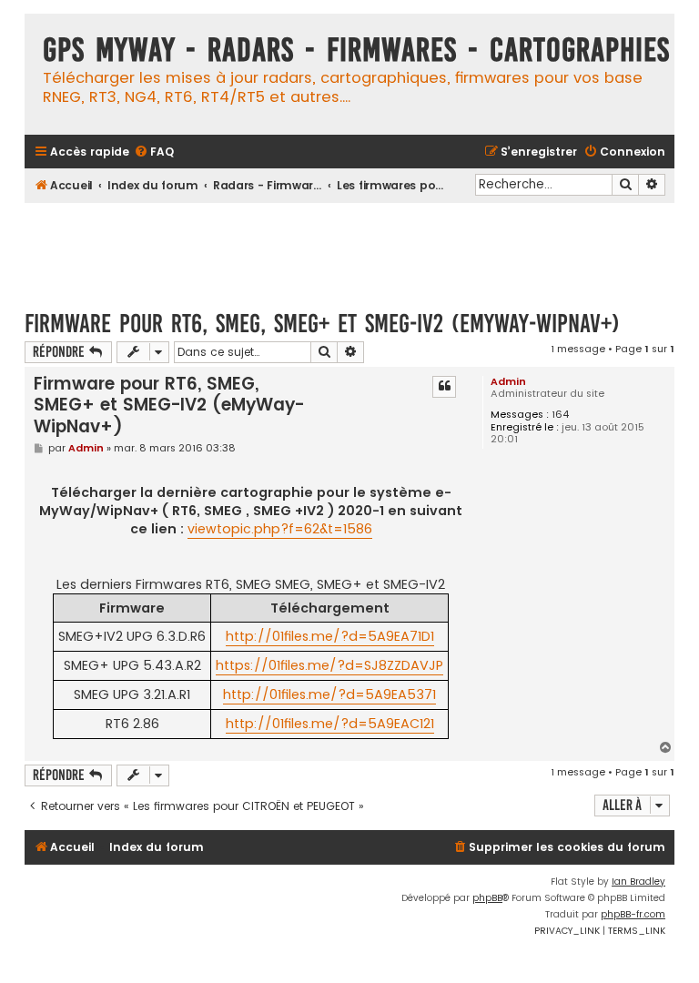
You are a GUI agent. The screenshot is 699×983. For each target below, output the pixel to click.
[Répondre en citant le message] (444, 387)
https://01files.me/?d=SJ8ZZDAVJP (329, 665)
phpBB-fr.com (633, 914)
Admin (508, 381)
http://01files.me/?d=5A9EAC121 (330, 723)
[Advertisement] (356, 248)
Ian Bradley (638, 881)
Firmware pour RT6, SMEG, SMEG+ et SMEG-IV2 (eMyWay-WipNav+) (322, 323)
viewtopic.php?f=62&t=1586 (279, 529)
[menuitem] (154, 152)
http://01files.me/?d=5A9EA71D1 (330, 636)
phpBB (487, 898)
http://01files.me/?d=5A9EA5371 (329, 694)
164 (560, 415)
